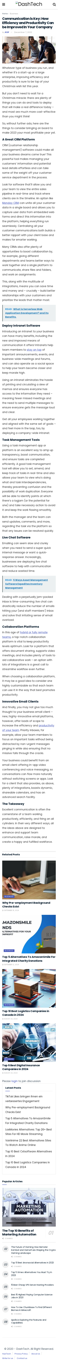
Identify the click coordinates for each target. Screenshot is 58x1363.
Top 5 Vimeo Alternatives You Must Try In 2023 (31, 1274)
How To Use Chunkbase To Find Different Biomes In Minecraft (31, 1309)
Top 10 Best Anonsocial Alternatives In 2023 (32, 1262)
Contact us (22, 1358)
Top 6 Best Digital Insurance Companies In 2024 (21, 1067)
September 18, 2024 (11, 910)
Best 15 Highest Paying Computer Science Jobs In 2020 (31, 1296)
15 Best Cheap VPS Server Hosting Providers (32, 1284)
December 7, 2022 (23, 32)
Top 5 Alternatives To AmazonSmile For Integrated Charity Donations (28, 958)
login (14, 1081)
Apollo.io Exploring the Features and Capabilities (28, 1321)
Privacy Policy (21, 1353)
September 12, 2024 (11, 965)
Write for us (7, 1358)
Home (5, 13)
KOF (7, 32)
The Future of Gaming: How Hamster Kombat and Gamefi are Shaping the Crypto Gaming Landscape (33, 1250)
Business (14, 13)
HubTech (6, 1353)
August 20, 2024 (10, 1019)
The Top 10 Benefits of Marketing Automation (19, 1232)
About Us (35, 1353)
